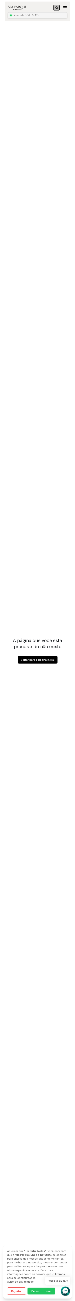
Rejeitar (16, 1291)
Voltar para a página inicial (37, 659)
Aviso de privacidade (20, 1281)
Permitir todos (41, 1291)
